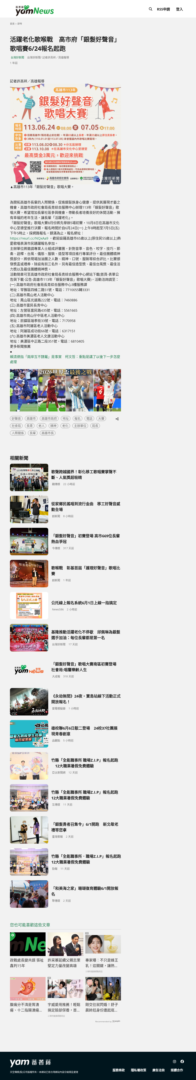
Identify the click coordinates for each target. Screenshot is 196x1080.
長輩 (33, 433)
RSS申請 (163, 9)
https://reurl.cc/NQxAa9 (29, 238)
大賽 (101, 418)
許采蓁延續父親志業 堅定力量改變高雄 (64, 963)
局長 (95, 426)
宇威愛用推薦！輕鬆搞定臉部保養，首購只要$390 (64, 1007)
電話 (89, 418)
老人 (41, 426)
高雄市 (31, 418)
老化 (65, 426)
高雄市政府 (49, 418)
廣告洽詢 (158, 1070)
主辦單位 (80, 426)
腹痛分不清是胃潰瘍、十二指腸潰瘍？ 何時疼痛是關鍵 (26, 1007)
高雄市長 (48, 433)
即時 (19, 23)
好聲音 (16, 418)
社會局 (16, 426)
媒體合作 (177, 1070)
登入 (179, 9)
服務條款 (119, 1070)
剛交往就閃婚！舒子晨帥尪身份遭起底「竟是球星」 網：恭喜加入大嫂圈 (102, 1007)
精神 (53, 426)
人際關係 (18, 433)
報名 (77, 418)
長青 (30, 426)
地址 (66, 418)
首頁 (12, 23)
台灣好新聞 (17, 57)
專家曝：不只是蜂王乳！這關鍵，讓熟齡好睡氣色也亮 (101, 963)
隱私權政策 (138, 1070)
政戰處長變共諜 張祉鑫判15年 (27, 963)
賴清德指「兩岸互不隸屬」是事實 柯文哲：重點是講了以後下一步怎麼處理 (65, 359)
